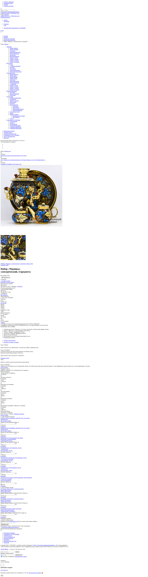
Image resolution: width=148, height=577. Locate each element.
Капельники (13, 102)
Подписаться (19, 554)
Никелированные (14, 56)
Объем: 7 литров (14, 60)
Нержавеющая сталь (15, 52)
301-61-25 (5, 16)
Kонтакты (6, 542)
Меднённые (16, 107)
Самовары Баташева (15, 125)
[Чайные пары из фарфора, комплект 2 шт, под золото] (15, 418)
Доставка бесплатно (15, 28)
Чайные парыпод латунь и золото (6, 420)
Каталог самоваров (9, 2)
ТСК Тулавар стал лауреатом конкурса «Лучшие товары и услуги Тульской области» (23, 160)
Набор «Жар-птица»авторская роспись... (6, 491)
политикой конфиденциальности (10, 527)
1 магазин (19, 286)
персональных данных (21, 556)
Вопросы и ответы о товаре (11, 342)
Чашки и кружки (14, 100)
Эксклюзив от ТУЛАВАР (13, 120)
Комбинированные (12, 91)
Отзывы (6, 4)
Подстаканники (14, 105)
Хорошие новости (8, 538)
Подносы (12, 103)
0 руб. (2, 30)
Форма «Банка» (14, 48)
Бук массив (3, 303)
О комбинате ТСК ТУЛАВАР (11, 135)
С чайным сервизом (15, 66)
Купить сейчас (10, 282)
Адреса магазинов (6, 20)
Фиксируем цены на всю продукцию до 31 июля (13, 155)
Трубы (11, 113)
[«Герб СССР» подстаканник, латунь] (11, 467)
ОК (2, 575)
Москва (6, 44)
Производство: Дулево (19, 116)
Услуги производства (9, 136)
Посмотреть (4, 295)
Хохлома (12, 67)
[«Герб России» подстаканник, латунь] (11, 447)
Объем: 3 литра (14, 57)
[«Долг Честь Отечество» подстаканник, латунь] (14, 457)
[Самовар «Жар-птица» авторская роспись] (12, 489)
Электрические (11, 73)
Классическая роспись (9, 40)
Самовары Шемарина (15, 127)
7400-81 (3, 322)
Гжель (11, 64)
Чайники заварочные (15, 98)
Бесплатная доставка (9, 131)
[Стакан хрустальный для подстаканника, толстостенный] (16, 477)
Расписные (13, 55)
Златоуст (12, 123)
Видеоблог (6, 539)
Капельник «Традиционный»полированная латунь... (8, 440)
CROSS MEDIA (4, 549)
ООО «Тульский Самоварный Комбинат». (45, 545)
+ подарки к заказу (5, 281)
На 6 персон (16, 117)
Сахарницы (13, 99)
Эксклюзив (13, 69)
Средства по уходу (15, 111)
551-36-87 (5, 13)
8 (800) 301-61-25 (13, 521)
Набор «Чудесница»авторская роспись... (6, 501)
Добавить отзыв (5, 358)
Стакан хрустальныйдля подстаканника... (6, 479)
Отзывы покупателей (9, 340)
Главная (6, 36)
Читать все (8, 151)
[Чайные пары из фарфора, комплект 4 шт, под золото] (15, 428)
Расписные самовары (9, 38)
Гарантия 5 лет (6, 24)
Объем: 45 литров (14, 62)
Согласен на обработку (14, 556)
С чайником (13, 84)
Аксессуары (10, 96)
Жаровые (9, 46)
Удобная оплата (8, 132)
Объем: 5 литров (14, 59)
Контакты (6, 138)
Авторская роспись (15, 70)
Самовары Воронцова (15, 128)
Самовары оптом (8, 3)
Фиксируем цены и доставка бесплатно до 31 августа (15, 33)
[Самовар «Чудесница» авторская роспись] (12, 498)
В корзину (3, 282)
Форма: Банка (13, 78)
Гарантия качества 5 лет (10, 133)
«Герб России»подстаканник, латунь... (7, 450)
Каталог (6, 37)
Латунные (12, 51)
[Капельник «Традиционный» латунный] (12, 438)
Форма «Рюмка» (14, 49)
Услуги (12, 118)
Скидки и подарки (8, 6)
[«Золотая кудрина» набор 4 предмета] (11, 508)
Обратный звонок (5, 17)
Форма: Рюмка (14, 77)
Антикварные (13, 121)
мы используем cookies (35, 572)
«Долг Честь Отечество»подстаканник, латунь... (7, 459)
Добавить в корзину (19, 414)
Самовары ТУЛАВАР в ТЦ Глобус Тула (11, 164)
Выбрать (6, 14)
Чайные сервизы (14, 114)
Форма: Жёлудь (14, 74)
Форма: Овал (13, 75)
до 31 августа (4, 570)
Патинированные (14, 53)
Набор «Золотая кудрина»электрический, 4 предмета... (8, 510)
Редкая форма (13, 124)
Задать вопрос (4, 367)
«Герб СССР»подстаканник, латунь (6, 469)
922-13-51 (14, 13)
